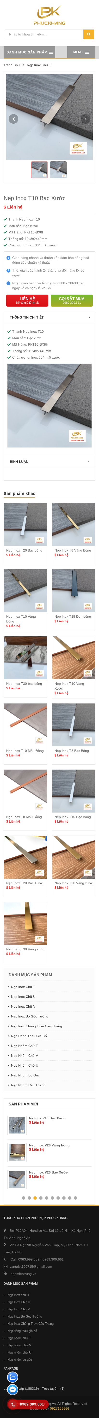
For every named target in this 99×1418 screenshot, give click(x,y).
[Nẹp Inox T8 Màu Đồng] (25, 791)
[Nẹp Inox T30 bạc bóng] (25, 657)
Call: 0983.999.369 (24, 1259)
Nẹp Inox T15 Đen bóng (73, 616)
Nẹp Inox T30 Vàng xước (25, 949)
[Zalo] (12, 1378)
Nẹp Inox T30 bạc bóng (24, 684)
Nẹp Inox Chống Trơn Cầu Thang (36, 1026)
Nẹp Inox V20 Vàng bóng (38, 1145)
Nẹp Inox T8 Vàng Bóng (73, 550)
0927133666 (59, 1408)
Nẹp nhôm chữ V (24, 1056)
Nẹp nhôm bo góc (25, 1075)
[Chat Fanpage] (12, 1390)
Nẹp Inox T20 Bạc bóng (24, 550)
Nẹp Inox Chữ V (23, 1006)
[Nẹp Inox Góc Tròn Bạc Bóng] (89, 1179)
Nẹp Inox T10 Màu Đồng (25, 751)
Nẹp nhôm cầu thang (28, 1085)
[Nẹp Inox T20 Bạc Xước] (25, 857)
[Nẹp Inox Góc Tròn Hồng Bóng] (89, 1125)
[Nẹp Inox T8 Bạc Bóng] (73, 724)
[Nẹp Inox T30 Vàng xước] (25, 923)
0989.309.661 (53, 1259)
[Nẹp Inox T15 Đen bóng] (73, 590)
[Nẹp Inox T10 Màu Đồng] (25, 724)
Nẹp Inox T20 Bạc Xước (24, 883)
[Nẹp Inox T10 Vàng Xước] (73, 657)
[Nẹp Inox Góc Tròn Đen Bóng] (89, 1152)
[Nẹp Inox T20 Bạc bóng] (25, 524)
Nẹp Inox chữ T (23, 987)
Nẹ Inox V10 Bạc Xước (36, 1118)
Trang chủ (12, 65)
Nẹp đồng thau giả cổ (29, 1036)
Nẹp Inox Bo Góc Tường (29, 1016)
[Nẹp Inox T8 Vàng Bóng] (73, 524)
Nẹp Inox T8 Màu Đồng (24, 817)
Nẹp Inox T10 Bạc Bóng (73, 817)
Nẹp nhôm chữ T (24, 1046)
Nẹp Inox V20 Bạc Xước (37, 1172)
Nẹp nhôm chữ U (24, 1065)
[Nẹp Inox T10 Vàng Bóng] (25, 590)
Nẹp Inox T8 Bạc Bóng (72, 751)
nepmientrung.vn (23, 1274)
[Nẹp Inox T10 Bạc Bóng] (73, 791)
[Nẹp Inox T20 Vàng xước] (73, 857)
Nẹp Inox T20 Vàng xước (74, 883)
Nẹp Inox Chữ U (23, 997)
